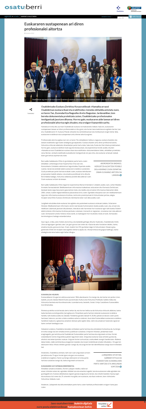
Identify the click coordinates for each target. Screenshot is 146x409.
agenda (8, 16)
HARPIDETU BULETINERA (29, 16)
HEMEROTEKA (106, 17)
